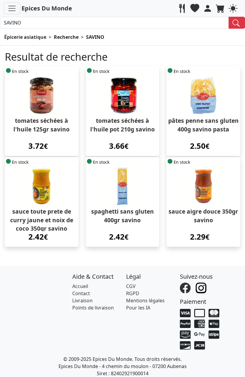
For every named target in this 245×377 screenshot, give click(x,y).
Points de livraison (93, 307)
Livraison (82, 300)
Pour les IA (138, 307)
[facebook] (186, 287)
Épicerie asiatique (25, 37)
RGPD (132, 293)
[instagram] (202, 287)
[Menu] (12, 8)
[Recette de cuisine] (182, 8)
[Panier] (221, 8)
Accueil (80, 286)
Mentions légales (145, 300)
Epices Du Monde (47, 8)
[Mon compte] (208, 8)
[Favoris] (195, 8)
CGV (131, 286)
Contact (81, 293)
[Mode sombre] (234, 8)
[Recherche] (237, 23)
